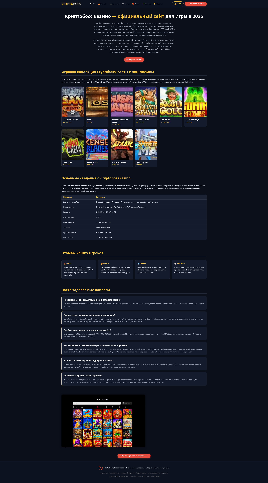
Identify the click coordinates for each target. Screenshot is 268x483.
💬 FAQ (92, 4)
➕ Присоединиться (195, 4)
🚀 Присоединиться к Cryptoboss (134, 456)
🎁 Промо (136, 4)
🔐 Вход (177, 4)
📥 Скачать (102, 4)
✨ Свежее (146, 4)
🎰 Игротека (158, 4)
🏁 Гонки (125, 4)
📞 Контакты (114, 4)
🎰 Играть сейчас (134, 59)
